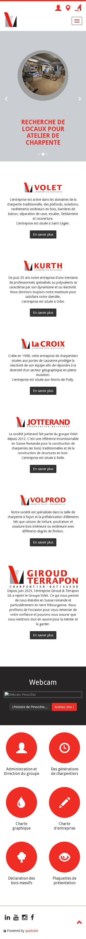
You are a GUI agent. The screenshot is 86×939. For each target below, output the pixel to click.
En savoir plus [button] (43, 234)
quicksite (31, 931)
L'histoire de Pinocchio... (30, 707)
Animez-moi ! (64, 707)
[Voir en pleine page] (43, 694)
